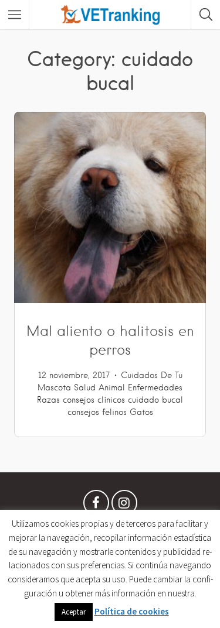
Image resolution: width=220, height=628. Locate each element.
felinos (114, 412)
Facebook (96, 505)
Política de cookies (131, 611)
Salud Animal (99, 387)
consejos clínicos (94, 399)
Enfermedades (155, 387)
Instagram (124, 505)
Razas (48, 399)
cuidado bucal (155, 399)
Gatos (141, 412)
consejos (83, 412)
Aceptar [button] (74, 612)
